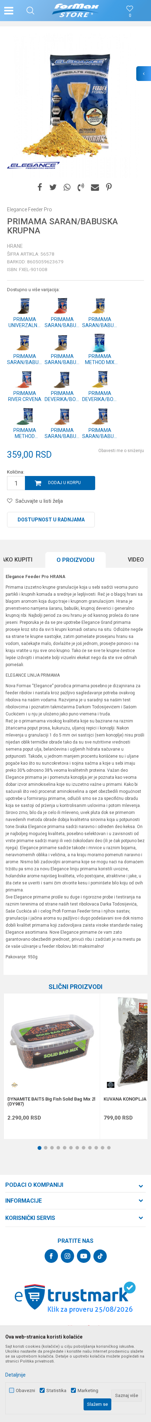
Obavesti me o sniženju (121, 450)
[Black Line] (110, 1085)
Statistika (56, 1390)
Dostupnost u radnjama (51, 519)
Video (136, 559)
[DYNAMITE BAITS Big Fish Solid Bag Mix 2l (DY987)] (52, 1042)
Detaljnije (15, 1375)
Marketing (88, 1390)
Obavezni (25, 1390)
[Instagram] (67, 1256)
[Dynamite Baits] (14, 1085)
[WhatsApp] (67, 187)
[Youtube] (84, 1256)
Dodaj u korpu (64, 482)
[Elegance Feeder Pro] (33, 165)
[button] (30, 10)
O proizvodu (75, 560)
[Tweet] (53, 187)
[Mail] (95, 187)
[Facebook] (40, 187)
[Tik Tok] (100, 1256)
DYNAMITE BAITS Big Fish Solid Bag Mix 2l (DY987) (51, 1102)
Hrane (15, 246)
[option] (75, 105)
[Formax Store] (75, 11)
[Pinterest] (109, 187)
